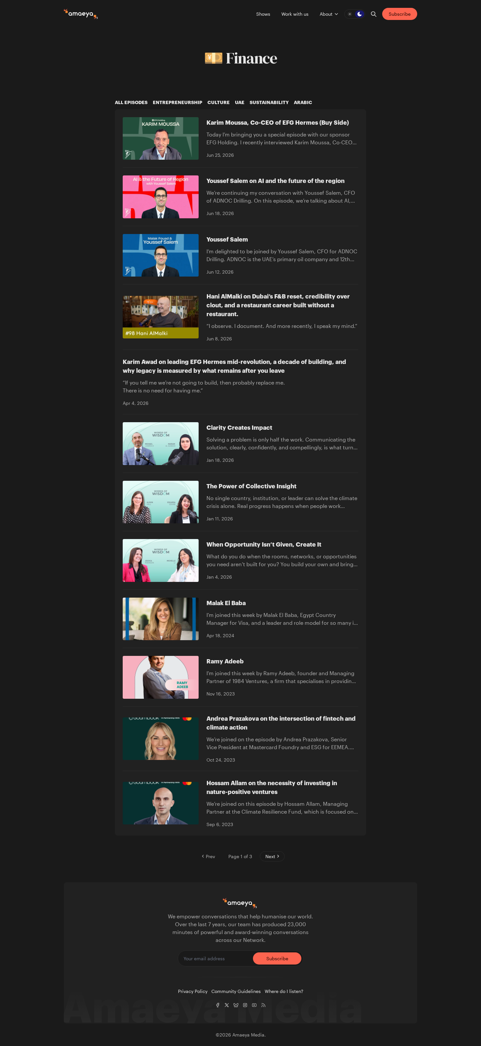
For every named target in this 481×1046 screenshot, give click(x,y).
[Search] (374, 14)
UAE (239, 102)
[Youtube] (254, 1005)
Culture (218, 102)
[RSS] (263, 1005)
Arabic (303, 102)
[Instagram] (245, 1005)
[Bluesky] (236, 1005)
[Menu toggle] (336, 14)
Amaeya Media (248, 1034)
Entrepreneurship (177, 102)
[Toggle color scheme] (354, 14)
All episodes (131, 102)
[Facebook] (217, 1005)
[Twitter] (226, 1005)
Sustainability (269, 102)
